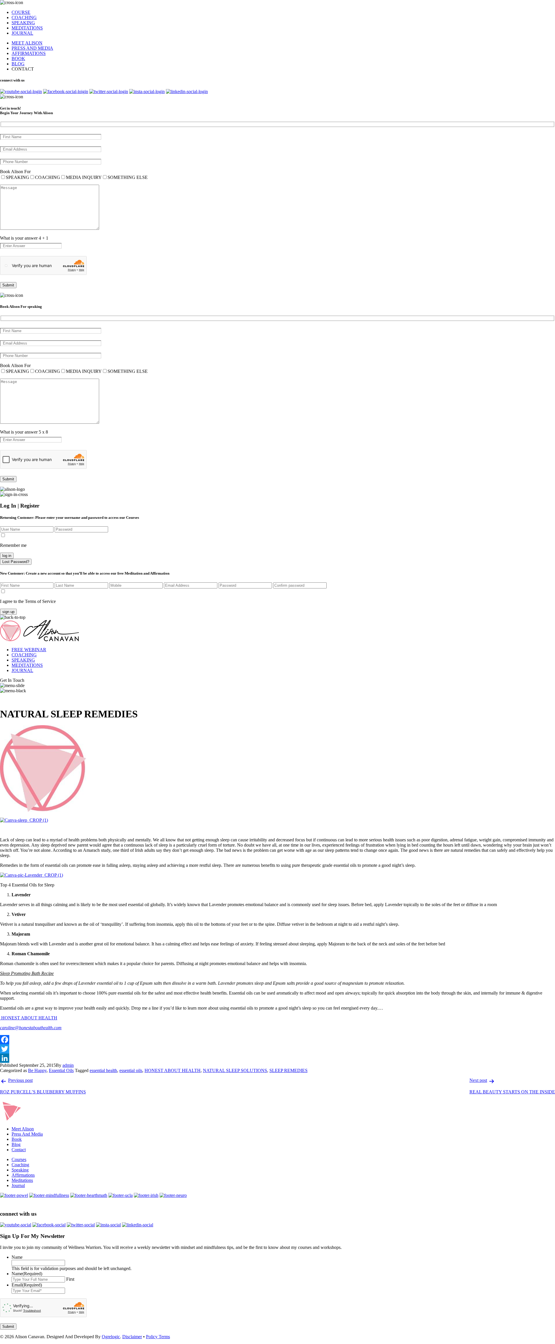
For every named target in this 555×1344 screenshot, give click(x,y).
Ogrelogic (111, 1336)
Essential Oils (61, 1070)
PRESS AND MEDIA (32, 48)
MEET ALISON (27, 42)
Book (17, 1139)
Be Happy (37, 1070)
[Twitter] (277, 1049)
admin (68, 1065)
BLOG (18, 63)
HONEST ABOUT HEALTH (28, 1017)
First (70, 1279)
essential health (103, 1070)
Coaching (20, 1164)
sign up (8, 612)
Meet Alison (23, 1128)
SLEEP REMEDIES (288, 1070)
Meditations (22, 1180)
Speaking (20, 1169)
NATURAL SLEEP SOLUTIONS (235, 1070)
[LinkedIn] (277, 1058)
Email (27, 1284)
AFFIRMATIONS (29, 53)
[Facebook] (277, 1039)
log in (6, 555)
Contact (19, 1149)
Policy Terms (158, 1336)
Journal (18, 1185)
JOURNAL (22, 33)
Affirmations (23, 1175)
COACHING (24, 17)
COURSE (21, 12)
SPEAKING (23, 22)
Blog (16, 1144)
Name (17, 1257)
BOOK (18, 58)
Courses (19, 1159)
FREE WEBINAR (29, 649)
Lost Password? (15, 562)
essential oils (130, 1070)
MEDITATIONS (27, 27)
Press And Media (27, 1134)
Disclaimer (132, 1336)
